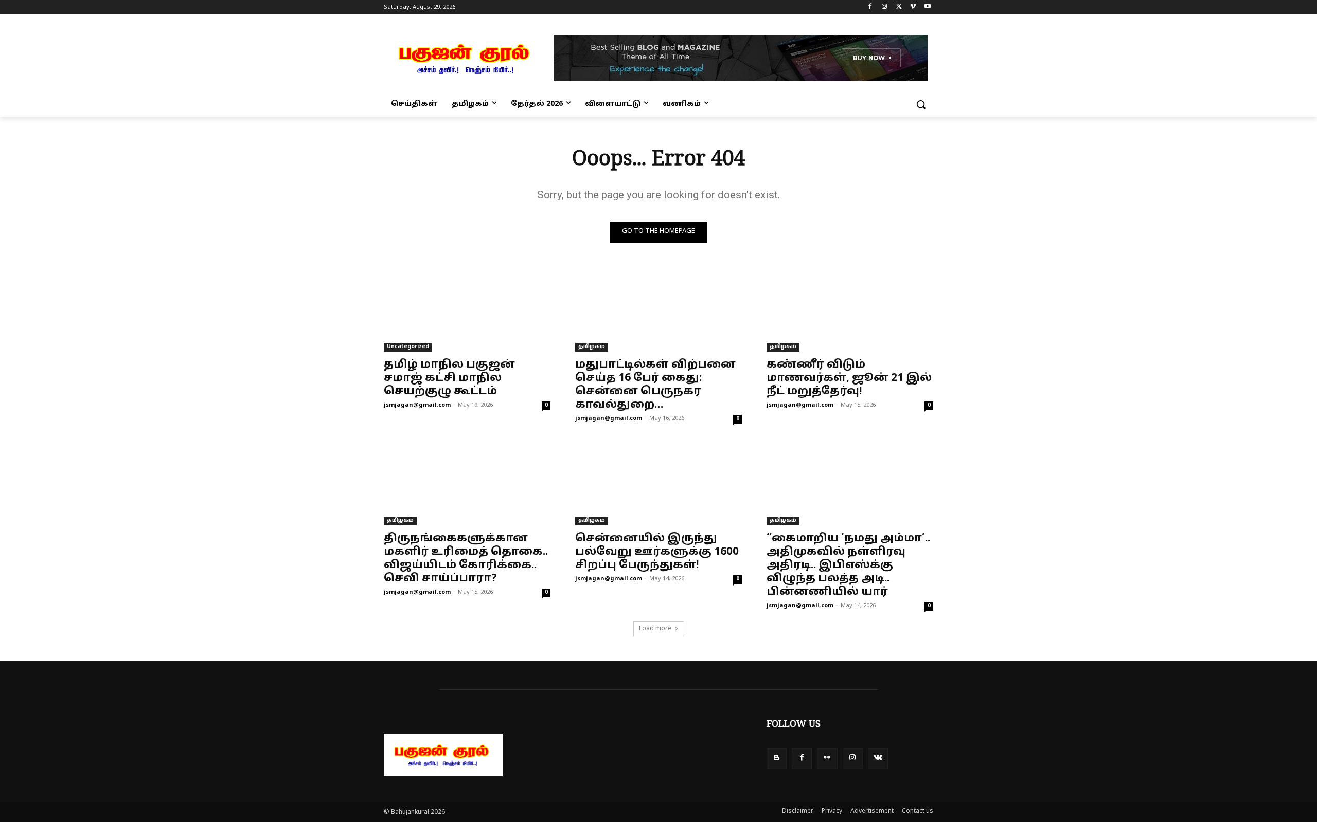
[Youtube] (927, 7)
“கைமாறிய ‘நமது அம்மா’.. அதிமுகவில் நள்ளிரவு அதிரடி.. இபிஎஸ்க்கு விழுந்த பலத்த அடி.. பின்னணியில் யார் (848, 565)
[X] (899, 7)
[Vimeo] (913, 7)
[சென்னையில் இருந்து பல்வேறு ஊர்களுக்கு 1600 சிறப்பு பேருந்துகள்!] (658, 483)
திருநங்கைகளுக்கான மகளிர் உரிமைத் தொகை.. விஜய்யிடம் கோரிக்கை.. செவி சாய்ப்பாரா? (466, 559)
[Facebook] (870, 7)
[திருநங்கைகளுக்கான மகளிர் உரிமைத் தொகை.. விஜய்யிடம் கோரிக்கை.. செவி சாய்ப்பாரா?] (467, 483)
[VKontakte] (878, 758)
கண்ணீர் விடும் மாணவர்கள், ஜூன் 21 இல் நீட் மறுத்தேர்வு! (849, 378)
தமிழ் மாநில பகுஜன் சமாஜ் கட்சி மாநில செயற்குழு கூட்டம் (449, 378)
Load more (655, 628)
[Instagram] (885, 7)
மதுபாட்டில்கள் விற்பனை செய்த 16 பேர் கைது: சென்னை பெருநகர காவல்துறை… (655, 385)
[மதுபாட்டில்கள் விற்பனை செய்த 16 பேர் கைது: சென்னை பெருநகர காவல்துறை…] (658, 310)
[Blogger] (777, 758)
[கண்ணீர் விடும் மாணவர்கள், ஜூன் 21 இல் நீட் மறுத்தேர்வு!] (850, 310)
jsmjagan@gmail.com (417, 405)
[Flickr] (827, 758)
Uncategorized (408, 346)
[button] (921, 104)
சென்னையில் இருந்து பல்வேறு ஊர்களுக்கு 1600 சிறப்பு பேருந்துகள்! (657, 552)
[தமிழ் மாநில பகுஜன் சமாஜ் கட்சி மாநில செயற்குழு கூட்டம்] (467, 310)
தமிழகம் (591, 346)
